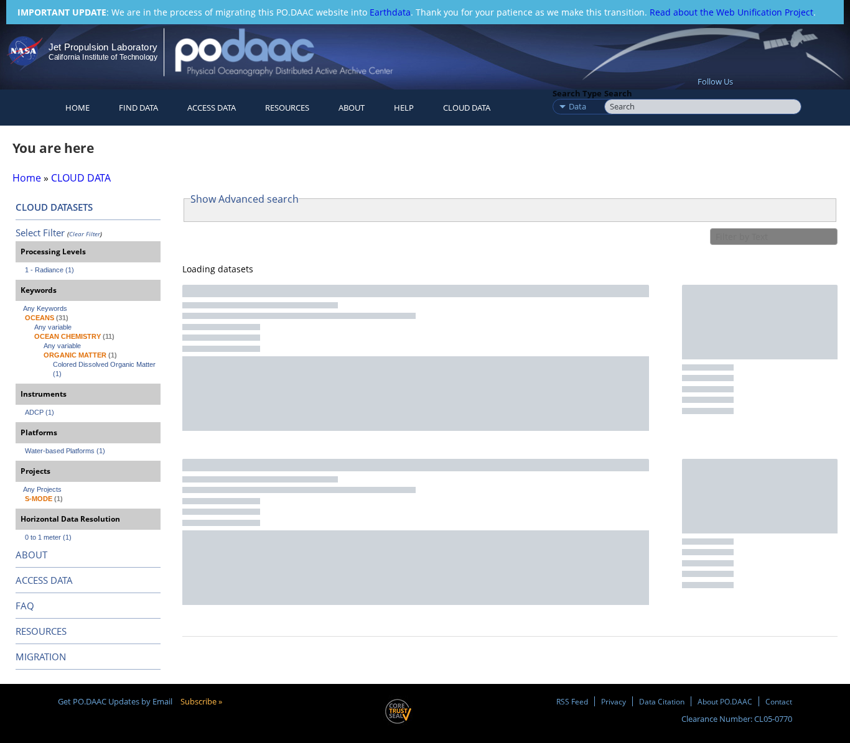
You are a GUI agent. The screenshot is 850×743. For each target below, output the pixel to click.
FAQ (25, 605)
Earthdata (390, 12)
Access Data (211, 107)
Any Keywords (45, 308)
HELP (404, 107)
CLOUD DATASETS (54, 207)
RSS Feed (572, 701)
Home (77, 107)
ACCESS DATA (44, 580)
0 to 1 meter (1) (48, 537)
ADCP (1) (39, 412)
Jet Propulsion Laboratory (103, 47)
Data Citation (661, 701)
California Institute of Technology (103, 57)
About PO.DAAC (725, 701)
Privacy (613, 701)
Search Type (577, 93)
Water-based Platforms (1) (65, 451)
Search (618, 93)
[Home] (294, 52)
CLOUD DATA (466, 107)
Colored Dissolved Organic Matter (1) (105, 369)
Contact (778, 701)
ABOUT (31, 554)
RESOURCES (287, 107)
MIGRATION (41, 656)
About (352, 107)
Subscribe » (201, 701)
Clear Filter (84, 233)
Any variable (53, 327)
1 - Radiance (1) (49, 270)
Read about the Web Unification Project (731, 12)
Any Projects (42, 489)
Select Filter (40, 232)
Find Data (138, 107)
